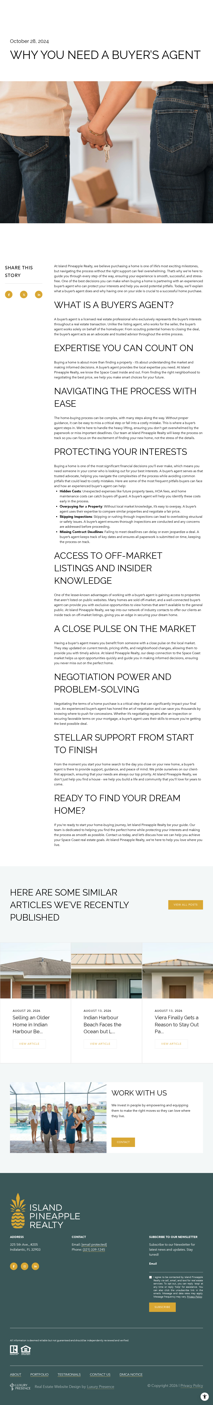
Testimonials (69, 1375)
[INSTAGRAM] (24, 1266)
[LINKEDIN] (35, 1266)
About (15, 1375)
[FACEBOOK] (13, 1266)
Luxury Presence (100, 1386)
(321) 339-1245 (94, 1250)
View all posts (186, 904)
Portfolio (39, 1375)
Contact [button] (123, 1142)
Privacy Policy (194, 1296)
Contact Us (100, 1375)
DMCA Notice (131, 1375)
